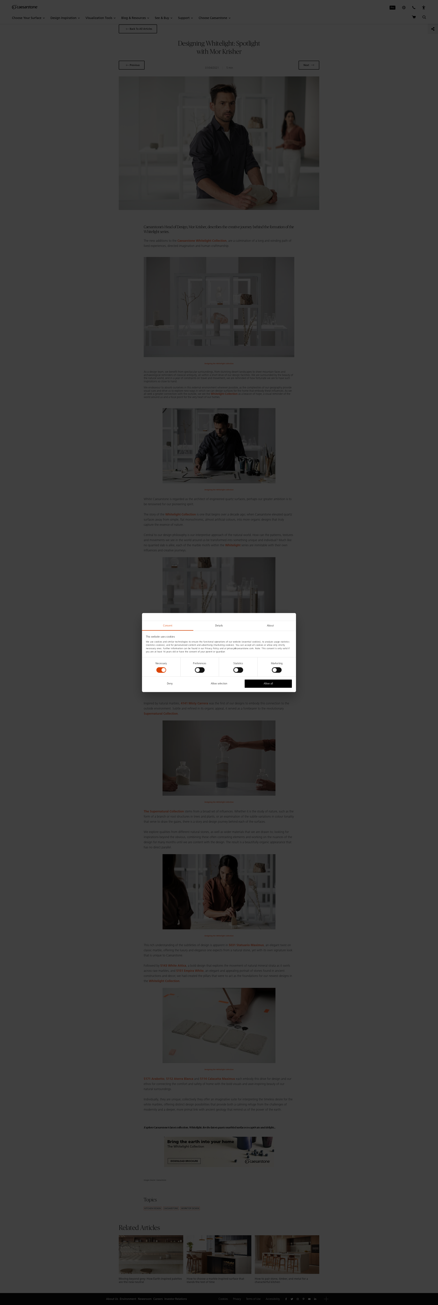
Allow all (268, 683)
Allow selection (219, 683)
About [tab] (270, 625)
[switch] (200, 670)
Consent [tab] (167, 625)
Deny (170, 683)
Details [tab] (219, 625)
